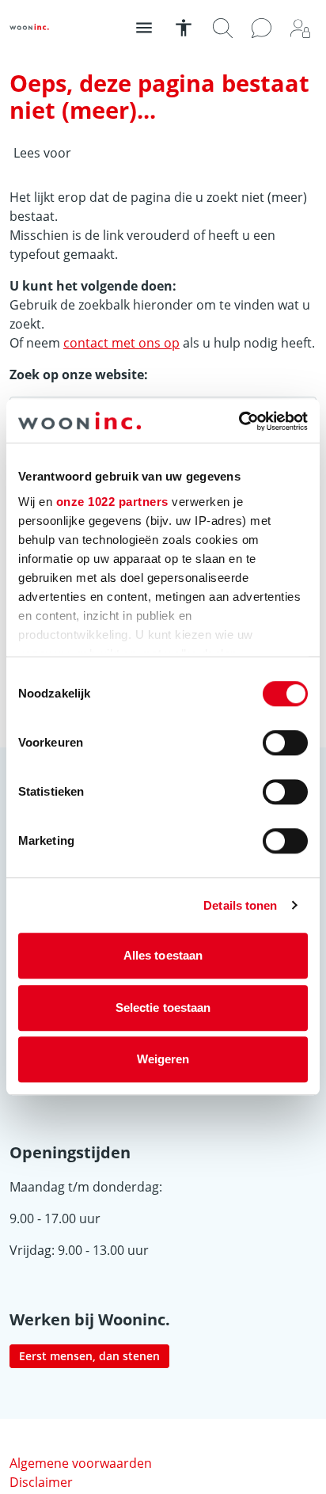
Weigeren (163, 1059)
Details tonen (240, 905)
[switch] (285, 742)
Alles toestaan (163, 955)
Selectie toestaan (163, 1007)
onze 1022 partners (112, 501)
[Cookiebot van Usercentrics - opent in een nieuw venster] (238, 421)
